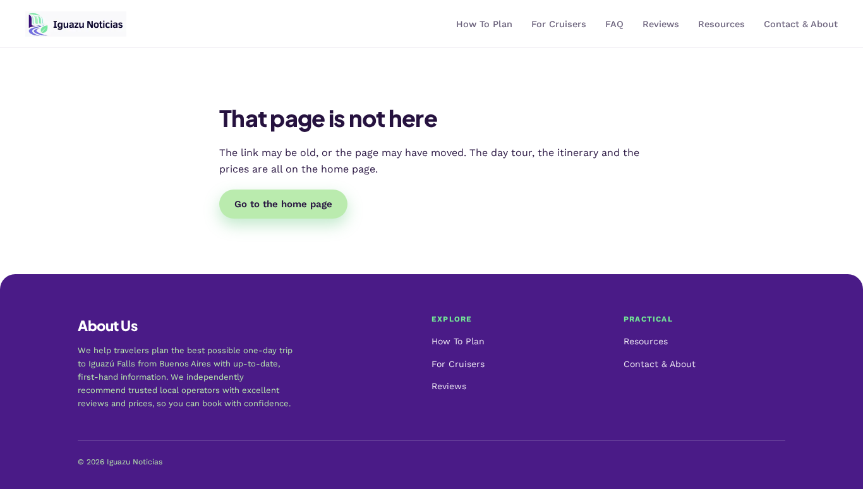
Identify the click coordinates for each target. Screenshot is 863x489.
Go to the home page (283, 204)
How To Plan (484, 24)
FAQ (614, 24)
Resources (721, 24)
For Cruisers (558, 24)
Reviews (661, 24)
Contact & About (801, 24)
